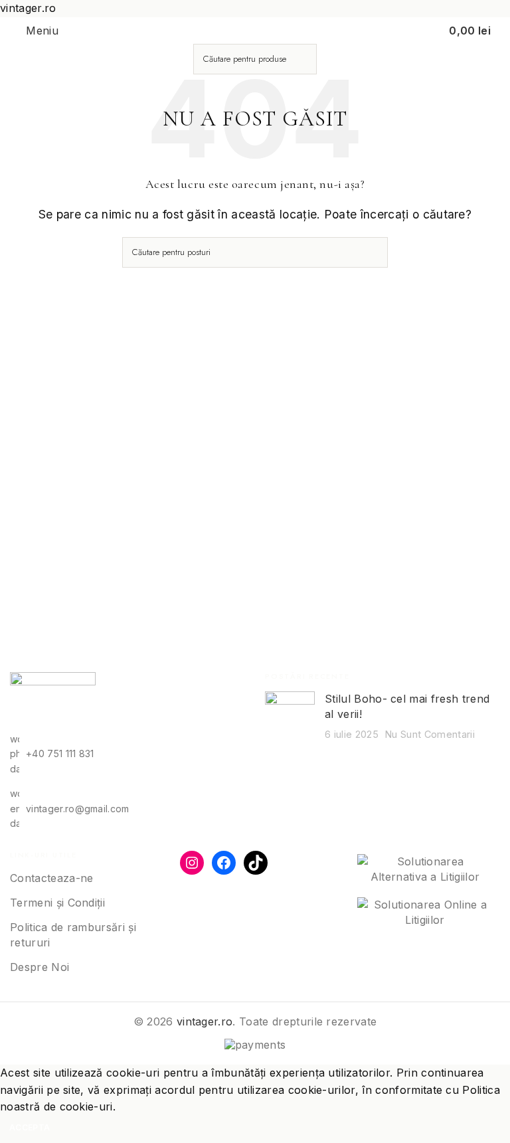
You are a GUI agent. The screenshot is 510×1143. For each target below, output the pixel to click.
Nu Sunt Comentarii (430, 734)
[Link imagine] (53, 700)
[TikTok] (256, 863)
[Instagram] (192, 863)
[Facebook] (224, 863)
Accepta (29, 1127)
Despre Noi (39, 967)
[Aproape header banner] (493, 6)
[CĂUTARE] (301, 59)
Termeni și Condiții (57, 902)
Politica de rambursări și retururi (73, 934)
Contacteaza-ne (51, 878)
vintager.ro (205, 1021)
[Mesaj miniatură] (290, 716)
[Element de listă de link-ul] (127, 754)
